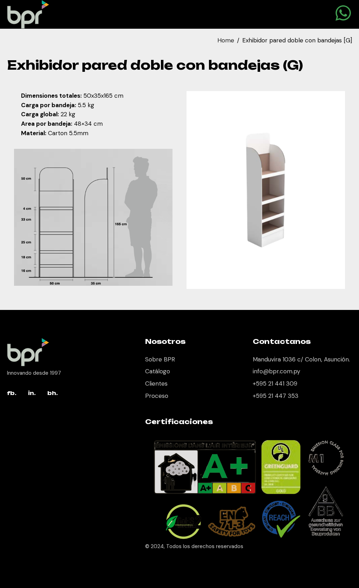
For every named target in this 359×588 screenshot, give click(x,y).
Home (225, 40)
